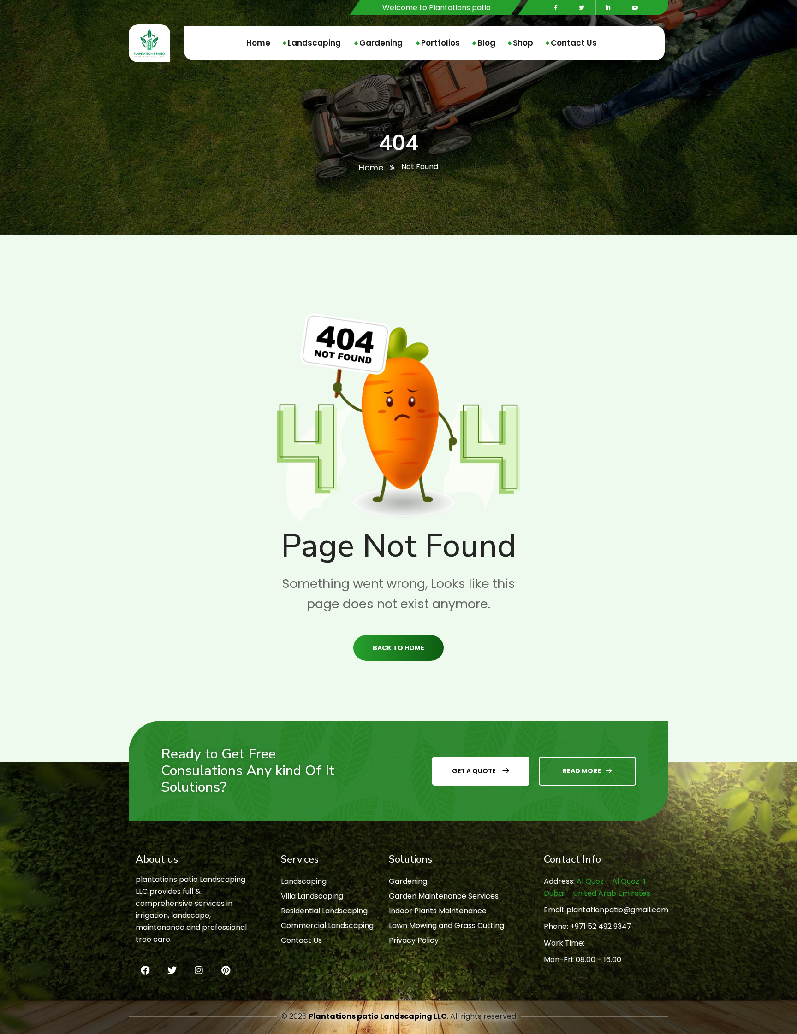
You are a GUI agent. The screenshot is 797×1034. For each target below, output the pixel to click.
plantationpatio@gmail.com (617, 910)
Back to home (398, 647)
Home (371, 167)
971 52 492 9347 (603, 926)
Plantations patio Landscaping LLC (378, 1016)
